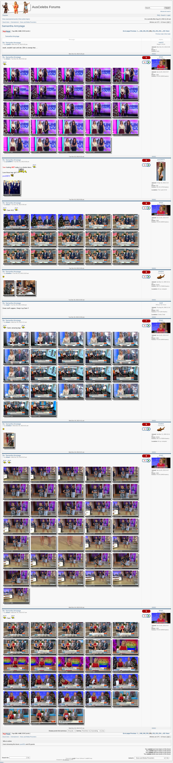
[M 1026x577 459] (125, 228)
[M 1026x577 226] (16, 116)
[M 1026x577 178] (125, 670)
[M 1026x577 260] (98, 151)
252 (153, 31)
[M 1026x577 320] (43, 532)
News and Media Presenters (28, 22)
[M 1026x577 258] (125, 99)
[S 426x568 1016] (8, 294)
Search (163, 15)
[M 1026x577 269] (16, 515)
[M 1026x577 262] (98, 133)
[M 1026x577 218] (43, 653)
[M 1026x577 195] (16, 380)
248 (141, 31)
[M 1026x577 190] (71, 380)
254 (160, 31)
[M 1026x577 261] (16, 151)
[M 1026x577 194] (125, 346)
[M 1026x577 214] (16, 688)
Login (168, 15)
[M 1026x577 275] (98, 82)
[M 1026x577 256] (43, 116)
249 (144, 31)
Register (5, 15)
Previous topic (160, 34)
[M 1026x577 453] (125, 262)
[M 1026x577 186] (98, 380)
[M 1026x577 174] (71, 722)
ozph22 (8, 44)
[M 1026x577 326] (98, 567)
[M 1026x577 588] (16, 550)
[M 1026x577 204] (71, 346)
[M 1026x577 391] (125, 480)
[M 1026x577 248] (71, 116)
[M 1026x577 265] (71, 82)
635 (164, 31)
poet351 (22, 744)
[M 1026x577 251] (43, 99)
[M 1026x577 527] (16, 480)
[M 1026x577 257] (43, 228)
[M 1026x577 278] (71, 515)
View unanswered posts (9, 19)
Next (167, 31)
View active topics (24, 19)
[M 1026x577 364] (125, 550)
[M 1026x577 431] (16, 262)
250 (147, 31)
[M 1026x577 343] (71, 584)
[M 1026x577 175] (125, 363)
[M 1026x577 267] (125, 498)
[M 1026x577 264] (43, 515)
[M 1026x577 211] (43, 346)
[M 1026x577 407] (98, 550)
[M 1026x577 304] (125, 515)
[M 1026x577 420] (98, 262)
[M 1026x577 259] (43, 82)
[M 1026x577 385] (16, 584)
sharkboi (8, 273)
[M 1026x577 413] (125, 567)
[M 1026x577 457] (71, 480)
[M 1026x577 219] (43, 670)
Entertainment (15, 22)
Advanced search (165, 11)
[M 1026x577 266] (16, 99)
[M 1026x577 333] (125, 532)
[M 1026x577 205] (16, 346)
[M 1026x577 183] (16, 705)
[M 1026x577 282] (125, 82)
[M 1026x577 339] (125, 584)
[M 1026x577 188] (71, 397)
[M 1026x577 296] (43, 722)
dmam (8, 59)
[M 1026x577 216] (98, 397)
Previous (133, 31)
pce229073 (9, 161)
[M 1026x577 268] (43, 151)
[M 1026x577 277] (16, 532)
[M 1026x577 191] (43, 397)
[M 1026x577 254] (16, 636)
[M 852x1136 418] (8, 446)
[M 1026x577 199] (16, 363)
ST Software (66, 759)
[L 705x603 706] (11, 194)
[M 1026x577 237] (43, 133)
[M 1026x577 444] (43, 245)
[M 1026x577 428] (71, 262)
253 (157, 31)
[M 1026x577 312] (71, 151)
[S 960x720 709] (26, 294)
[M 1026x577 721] (43, 480)
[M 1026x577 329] (71, 567)
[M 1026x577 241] (98, 636)
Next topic (168, 34)
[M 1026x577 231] (16, 653)
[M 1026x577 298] (43, 498)
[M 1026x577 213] (16, 228)
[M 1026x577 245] (16, 82)
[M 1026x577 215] (125, 397)
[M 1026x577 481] (98, 228)
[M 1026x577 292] (125, 133)
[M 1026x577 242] (43, 363)
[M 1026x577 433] (98, 245)
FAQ (158, 15)
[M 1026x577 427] (125, 245)
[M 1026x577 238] (125, 380)
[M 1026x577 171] (98, 705)
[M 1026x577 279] (98, 498)
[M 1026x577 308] (43, 567)
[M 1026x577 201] (125, 705)
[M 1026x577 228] (98, 99)
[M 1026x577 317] (71, 532)
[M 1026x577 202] (43, 705)
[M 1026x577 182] (98, 653)
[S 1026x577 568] (43, 550)
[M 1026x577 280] (71, 133)
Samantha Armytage (13, 26)
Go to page (126, 31)
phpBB (73, 758)
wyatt (7, 305)
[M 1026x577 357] (16, 498)
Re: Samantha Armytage (12, 43)
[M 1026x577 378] (43, 584)
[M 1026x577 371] (98, 584)
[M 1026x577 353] (16, 567)
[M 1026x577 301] (43, 636)
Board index (6, 22)
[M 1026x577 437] (16, 245)
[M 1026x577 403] (98, 480)
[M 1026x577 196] (71, 670)
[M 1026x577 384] (16, 602)
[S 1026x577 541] (71, 550)
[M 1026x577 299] (43, 415)
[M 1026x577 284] (71, 99)
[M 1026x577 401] (71, 245)
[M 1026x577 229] (98, 346)
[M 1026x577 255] (71, 363)
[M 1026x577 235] (71, 228)
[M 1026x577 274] (98, 116)
